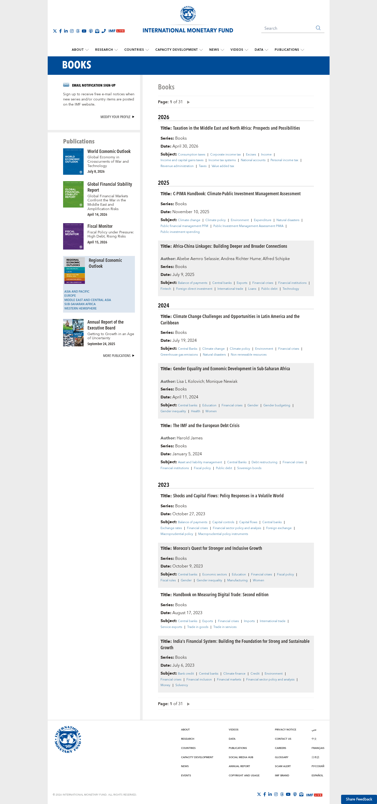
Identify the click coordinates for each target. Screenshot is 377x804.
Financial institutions (292, 283)
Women (211, 411)
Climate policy (215, 220)
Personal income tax (284, 160)
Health (195, 411)
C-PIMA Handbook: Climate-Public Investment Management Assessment (237, 193)
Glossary (281, 757)
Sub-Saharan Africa (80, 304)
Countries (134, 50)
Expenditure (262, 220)
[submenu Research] (116, 50)
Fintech (166, 289)
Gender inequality (173, 411)
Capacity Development (176, 50)
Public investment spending (180, 232)
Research (104, 50)
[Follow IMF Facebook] (60, 31)
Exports (242, 283)
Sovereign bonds (249, 468)
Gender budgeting (276, 405)
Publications (287, 50)
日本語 (315, 757)
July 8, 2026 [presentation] (96, 171)
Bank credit (186, 673)
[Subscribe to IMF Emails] (97, 31)
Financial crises (262, 283)
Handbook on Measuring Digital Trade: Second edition (221, 594)
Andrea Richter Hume (241, 258)
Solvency (181, 685)
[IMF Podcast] (91, 31)
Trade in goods (197, 627)
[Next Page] (187, 102)
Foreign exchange (279, 528)
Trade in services (224, 627)
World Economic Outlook (109, 151)
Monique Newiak (221, 381)
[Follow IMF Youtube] (84, 31)
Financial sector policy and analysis (237, 528)
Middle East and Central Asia (87, 300)
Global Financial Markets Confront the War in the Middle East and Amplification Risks (107, 202)
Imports (249, 621)
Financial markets (229, 679)
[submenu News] (222, 50)
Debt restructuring (264, 462)
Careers (280, 748)
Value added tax (223, 166)
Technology (291, 289)
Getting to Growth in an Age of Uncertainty (110, 336)
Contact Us (283, 739)
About (78, 50)
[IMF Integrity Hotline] (104, 31)
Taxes (202, 166)
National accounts (253, 160)
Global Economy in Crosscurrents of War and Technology (108, 161)
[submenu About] (87, 50)
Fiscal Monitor (100, 225)
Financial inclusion (199, 679)
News (214, 50)
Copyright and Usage (244, 775)
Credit (255, 673)
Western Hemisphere (80, 308)
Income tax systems (222, 160)
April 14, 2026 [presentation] (97, 214)
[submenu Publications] (302, 50)
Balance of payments (192, 283)
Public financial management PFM (184, 226)
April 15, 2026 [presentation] (97, 242)
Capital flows (248, 522)
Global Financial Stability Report (109, 186)
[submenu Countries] (147, 50)
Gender (252, 405)
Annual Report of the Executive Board (105, 324)
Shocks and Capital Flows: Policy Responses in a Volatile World (228, 495)
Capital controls (223, 522)
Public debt (269, 289)
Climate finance (234, 673)
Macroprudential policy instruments (223, 534)
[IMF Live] (314, 794)
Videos (237, 50)
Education (209, 405)
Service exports (171, 627)
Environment (240, 220)
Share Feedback (359, 799)
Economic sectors (214, 574)
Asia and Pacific (77, 291)
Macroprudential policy (177, 534)
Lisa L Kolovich (190, 381)
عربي (314, 729)
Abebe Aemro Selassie (198, 258)
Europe (70, 295)
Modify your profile (116, 116)
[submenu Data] (266, 50)
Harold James (190, 438)
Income (266, 154)
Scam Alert (283, 766)
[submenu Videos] (246, 50)
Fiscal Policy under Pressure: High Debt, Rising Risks (110, 234)
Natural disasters (287, 220)
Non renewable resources (248, 354)
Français (318, 748)
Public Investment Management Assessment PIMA (248, 226)
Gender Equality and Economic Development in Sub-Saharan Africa (231, 368)
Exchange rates (171, 528)
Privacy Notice (285, 729)
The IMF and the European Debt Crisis (206, 425)
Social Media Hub (241, 757)
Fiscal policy (202, 468)
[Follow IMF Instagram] (72, 31)
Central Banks (187, 349)
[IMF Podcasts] (295, 794)
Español (317, 775)
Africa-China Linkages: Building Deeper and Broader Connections (230, 245)
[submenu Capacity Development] (201, 50)
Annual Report (239, 766)
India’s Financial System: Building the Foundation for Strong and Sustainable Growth (235, 644)
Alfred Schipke (276, 258)
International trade (230, 289)
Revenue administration (177, 166)
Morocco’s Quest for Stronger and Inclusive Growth (217, 547)
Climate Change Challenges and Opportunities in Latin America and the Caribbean (230, 319)
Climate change (189, 220)
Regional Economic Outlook (105, 262)
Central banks (222, 283)
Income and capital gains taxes (182, 160)
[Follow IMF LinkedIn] (66, 31)
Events (186, 775)
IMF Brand (282, 775)
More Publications (117, 355)
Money (165, 685)
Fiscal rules (168, 580)
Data (259, 50)
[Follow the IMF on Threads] (78, 31)
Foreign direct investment (194, 289)
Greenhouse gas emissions (179, 354)
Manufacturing (237, 580)
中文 (314, 739)
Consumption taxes (191, 154)
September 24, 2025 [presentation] (101, 343)
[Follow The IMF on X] (55, 31)
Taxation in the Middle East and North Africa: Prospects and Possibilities (236, 127)
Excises (251, 154)
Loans (252, 289)
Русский (318, 766)
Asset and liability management (200, 462)
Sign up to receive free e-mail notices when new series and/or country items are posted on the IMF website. (98, 99)
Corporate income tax (225, 154)
